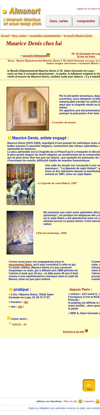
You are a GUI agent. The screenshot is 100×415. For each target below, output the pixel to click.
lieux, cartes (59, 21)
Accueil (5, 35)
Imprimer (90, 401)
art (25, 324)
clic (26, 301)
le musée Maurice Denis (78, 35)
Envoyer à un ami (74, 331)
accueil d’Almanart (35, 55)
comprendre (86, 21)
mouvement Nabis (20, 264)
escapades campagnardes (45, 35)
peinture (16, 324)
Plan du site (71, 401)
